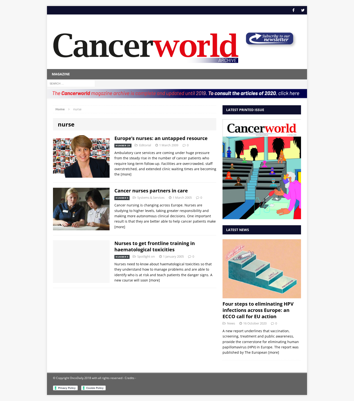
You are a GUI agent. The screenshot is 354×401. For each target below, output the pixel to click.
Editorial (145, 145)
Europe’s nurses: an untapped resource (161, 138)
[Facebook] (293, 10)
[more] (126, 174)
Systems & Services (150, 197)
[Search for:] (71, 83)
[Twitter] (303, 10)
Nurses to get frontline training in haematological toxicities (154, 246)
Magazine (61, 74)
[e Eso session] (269, 46)
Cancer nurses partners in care (151, 190)
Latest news (237, 229)
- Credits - (129, 378)
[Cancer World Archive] (146, 45)
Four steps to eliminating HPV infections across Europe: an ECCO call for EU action (258, 310)
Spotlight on (146, 256)
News (231, 323)
